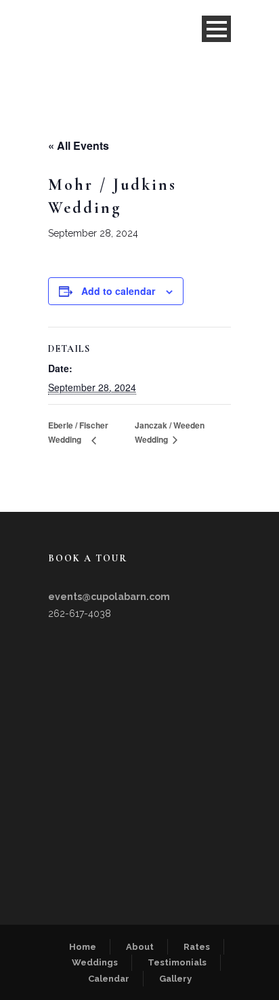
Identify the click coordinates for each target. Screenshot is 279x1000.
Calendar (108, 979)
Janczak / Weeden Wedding (170, 432)
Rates (197, 947)
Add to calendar (118, 291)
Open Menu (216, 29)
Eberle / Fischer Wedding (78, 432)
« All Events (78, 145)
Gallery (175, 979)
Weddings (95, 962)
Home (82, 947)
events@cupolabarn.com (109, 596)
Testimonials (177, 962)
